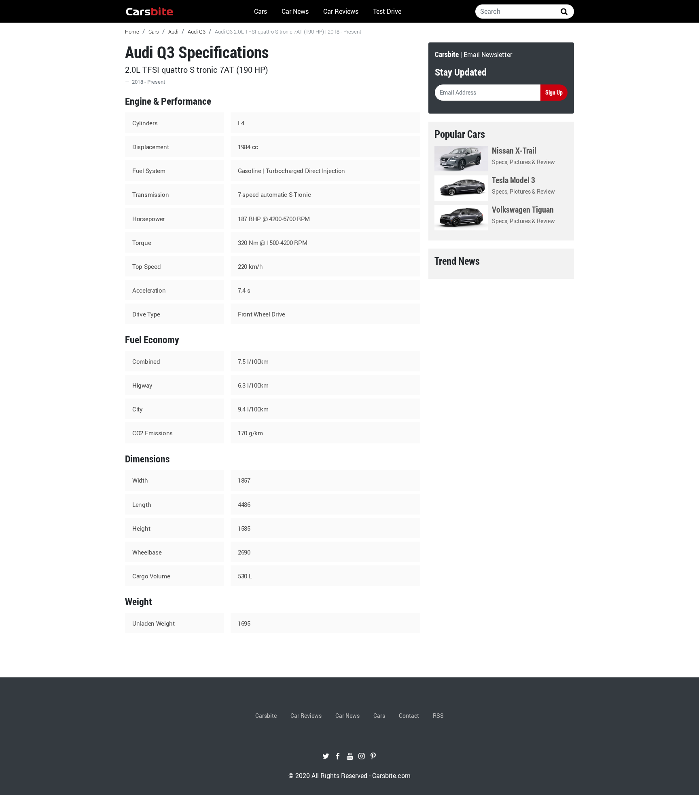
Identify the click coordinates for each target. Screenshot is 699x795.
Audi (173, 31)
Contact (409, 715)
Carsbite (266, 715)
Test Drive (387, 11)
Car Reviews (340, 11)
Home (132, 31)
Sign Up (554, 92)
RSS (438, 715)
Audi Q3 (196, 31)
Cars (260, 11)
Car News (295, 11)
